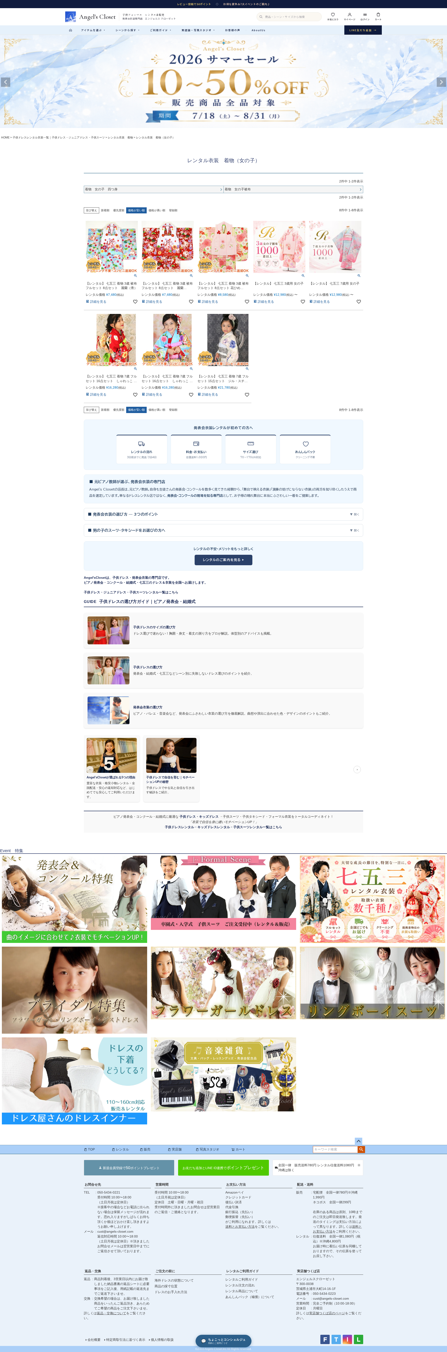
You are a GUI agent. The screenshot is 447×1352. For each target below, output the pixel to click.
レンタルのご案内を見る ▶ (223, 560)
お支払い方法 (236, 1184)
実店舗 (177, 1149)
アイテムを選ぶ (93, 30)
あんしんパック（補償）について (249, 1297)
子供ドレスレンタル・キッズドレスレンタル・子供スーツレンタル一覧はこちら (223, 827)
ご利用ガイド (160, 30)
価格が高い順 (157, 210)
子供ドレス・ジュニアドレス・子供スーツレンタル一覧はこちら (131, 592)
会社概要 (94, 1340)
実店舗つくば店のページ (327, 1313)
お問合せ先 (93, 1184)
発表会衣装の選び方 (148, 707)
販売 (147, 1149)
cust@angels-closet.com (115, 1231)
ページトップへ (358, 1141)
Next (441, 82)
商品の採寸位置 (166, 1286)
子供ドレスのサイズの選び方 (154, 627)
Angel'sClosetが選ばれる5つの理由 (111, 777)
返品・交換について (111, 1313)
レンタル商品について (241, 1291)
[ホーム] (70, 30)
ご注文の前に (165, 1271)
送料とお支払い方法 (240, 1226)
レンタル (122, 1149)
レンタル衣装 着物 (120, 137)
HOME (5, 137)
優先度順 (118, 210)
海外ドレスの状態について (174, 1280)
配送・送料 (305, 1184)
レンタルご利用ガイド (242, 1271)
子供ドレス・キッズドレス (199, 816)
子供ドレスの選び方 (148, 667)
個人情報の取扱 (162, 1340)
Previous (5, 82)
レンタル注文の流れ (240, 1285)
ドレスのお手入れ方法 (171, 1292)
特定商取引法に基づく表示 (125, 1340)
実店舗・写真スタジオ (198, 30)
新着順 (105, 210)
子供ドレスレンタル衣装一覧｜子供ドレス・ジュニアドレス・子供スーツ (59, 137)
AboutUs (259, 30)
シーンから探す (127, 30)
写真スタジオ (209, 1149)
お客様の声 (232, 30)
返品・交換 (93, 1271)
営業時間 (162, 1184)
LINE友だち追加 (363, 30)
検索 (361, 1149)
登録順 (173, 210)
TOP (91, 1149)
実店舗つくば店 (308, 1271)
